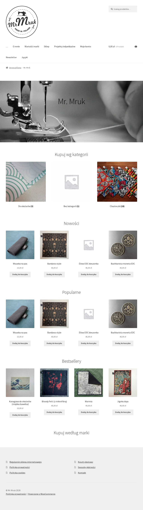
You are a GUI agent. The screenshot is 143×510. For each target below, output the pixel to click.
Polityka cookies (17, 472)
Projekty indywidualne (64, 46)
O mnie (16, 46)
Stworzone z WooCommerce (41, 494)
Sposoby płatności (86, 467)
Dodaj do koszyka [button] (20, 274)
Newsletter (11, 57)
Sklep (46, 46)
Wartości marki (32, 46)
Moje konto (85, 46)
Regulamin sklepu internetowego (25, 462)
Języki (25, 57)
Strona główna (15, 67)
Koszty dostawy (85, 462)
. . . (7, 46)
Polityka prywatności (19, 467)
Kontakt (82, 472)
